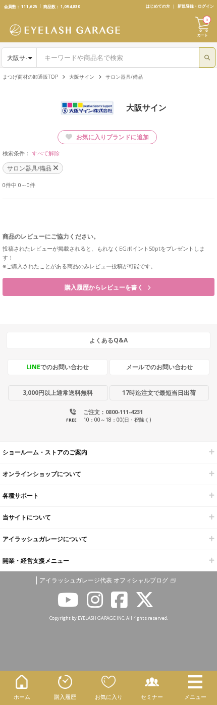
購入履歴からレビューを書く (105, 287)
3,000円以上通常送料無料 (58, 392)
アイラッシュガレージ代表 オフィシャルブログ (103, 580)
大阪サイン (81, 76)
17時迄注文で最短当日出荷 (159, 392)
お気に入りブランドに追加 (112, 137)
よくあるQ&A (108, 340)
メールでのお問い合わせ (159, 367)
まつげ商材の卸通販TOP (30, 76)
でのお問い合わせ (57, 367)
